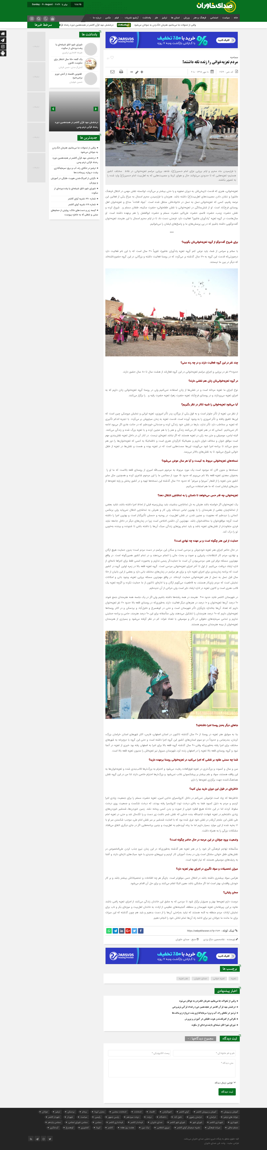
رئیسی (97, 1117)
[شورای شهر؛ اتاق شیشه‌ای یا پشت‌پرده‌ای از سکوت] (74, 49)
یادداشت (146, 18)
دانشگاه (162, 1117)
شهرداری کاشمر (216, 1122)
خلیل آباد (178, 1117)
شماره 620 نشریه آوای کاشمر (82, 199)
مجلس (98, 1122)
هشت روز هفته (127, 1127)
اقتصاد (152, 1111)
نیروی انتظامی (163, 1127)
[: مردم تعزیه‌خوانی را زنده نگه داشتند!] (112, 72)
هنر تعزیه (183, 978)
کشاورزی (85, 1127)
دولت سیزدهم (133, 1117)
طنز (156, 18)
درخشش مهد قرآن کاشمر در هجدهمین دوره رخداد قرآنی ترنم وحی (138, 25)
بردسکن (71, 1111)
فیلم (117, 18)
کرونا (98, 1127)
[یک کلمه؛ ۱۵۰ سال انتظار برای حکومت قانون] (74, 64)
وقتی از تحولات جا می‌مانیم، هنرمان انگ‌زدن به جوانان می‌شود (223, 25)
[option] (74, 111)
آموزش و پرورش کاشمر (206, 1111)
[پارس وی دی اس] (172, 34)
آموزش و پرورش (231, 1111)
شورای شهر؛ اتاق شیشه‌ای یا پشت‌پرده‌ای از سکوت (213, 1025)
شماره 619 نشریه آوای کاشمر (82, 204)
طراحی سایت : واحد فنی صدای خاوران (221, 1143)
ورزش (187, 18)
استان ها (175, 18)
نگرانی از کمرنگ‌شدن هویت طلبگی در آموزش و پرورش (210, 1019)
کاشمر (110, 1127)
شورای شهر (197, 1122)
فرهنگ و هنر (200, 18)
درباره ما (97, 18)
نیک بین (145, 1127)
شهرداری (234, 1122)
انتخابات (137, 1111)
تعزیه (233, 978)
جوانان (45, 1111)
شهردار (70, 1117)
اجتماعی (214, 18)
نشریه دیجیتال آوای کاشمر (188, 1127)
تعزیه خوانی (219, 978)
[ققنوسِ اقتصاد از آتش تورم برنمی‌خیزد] (74, 78)
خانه (236, 18)
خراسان (212, 1117)
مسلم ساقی (233, 1127)
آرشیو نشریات (131, 18)
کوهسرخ (69, 1127)
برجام (84, 1111)
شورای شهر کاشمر (177, 1122)
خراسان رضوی (195, 1117)
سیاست (226, 18)
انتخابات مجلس (119, 1111)
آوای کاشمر (184, 1111)
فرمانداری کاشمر (116, 1122)
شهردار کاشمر (54, 1117)
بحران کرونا (99, 1111)
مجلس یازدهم (54, 1122)
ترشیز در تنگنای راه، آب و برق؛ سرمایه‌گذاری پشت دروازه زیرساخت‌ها (204, 1013)
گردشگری (54, 1127)
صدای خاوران (200, 978)
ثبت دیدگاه (227, 1092)
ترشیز (164, 18)
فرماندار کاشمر (137, 1122)
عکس (108, 18)
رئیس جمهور (113, 1117)
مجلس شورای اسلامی (78, 1122)
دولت (149, 1117)
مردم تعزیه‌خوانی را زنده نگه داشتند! (210, 62)
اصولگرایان (167, 1111)
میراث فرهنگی (214, 1127)
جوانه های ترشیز (231, 1117)
